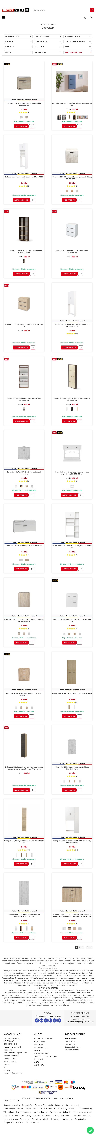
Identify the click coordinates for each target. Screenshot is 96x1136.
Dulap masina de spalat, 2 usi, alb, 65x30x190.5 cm (24, 178)
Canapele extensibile (12, 1105)
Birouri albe (20, 1123)
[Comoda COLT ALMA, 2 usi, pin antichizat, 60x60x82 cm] (24, 450)
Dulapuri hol (76, 1116)
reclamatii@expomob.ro (13, 1073)
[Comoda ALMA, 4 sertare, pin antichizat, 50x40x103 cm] (72, 745)
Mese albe (87, 1116)
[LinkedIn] (50, 1020)
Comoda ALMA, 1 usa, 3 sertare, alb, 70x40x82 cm (72, 620)
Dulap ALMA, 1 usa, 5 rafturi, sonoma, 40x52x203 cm (24, 842)
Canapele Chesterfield (44, 1105)
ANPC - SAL (39, 1065)
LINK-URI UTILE (11, 1100)
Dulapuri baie (38, 1116)
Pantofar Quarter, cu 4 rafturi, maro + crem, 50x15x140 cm (72, 399)
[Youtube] (41, 1020)
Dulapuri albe (9, 1123)
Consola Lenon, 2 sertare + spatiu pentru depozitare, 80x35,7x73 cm (72, 473)
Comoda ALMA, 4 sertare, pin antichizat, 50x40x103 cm (72, 768)
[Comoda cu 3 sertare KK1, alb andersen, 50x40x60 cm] (72, 229)
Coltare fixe (76, 1105)
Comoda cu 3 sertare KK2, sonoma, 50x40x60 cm (24, 325)
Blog (5, 1067)
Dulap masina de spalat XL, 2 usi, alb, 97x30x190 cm (72, 547)
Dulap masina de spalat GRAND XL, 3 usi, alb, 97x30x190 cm (72, 842)
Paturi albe (55, 1119)
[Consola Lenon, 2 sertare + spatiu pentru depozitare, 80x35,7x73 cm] (72, 450)
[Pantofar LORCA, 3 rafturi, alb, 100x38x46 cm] (24, 524)
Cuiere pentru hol (52, 1116)
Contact (7, 1064)
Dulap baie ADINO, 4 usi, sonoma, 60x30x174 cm (72, 693)
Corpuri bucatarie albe (41, 1119)
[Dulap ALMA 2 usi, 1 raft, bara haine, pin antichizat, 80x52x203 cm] (24, 893)
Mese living (62, 1109)
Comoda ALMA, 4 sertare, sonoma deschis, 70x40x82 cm (24, 694)
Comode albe (80, 1119)
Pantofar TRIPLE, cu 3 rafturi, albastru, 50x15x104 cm (72, 104)
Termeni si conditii (11, 1056)
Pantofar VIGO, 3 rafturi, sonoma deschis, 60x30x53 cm (24, 104)
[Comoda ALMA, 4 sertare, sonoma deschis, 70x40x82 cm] (24, 672)
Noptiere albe (67, 1119)
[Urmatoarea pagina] (90, 947)
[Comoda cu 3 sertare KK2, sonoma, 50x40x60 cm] (24, 303)
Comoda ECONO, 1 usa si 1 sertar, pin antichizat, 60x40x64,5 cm (72, 178)
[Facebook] (37, 1020)
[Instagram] (59, 1020)
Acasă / (43, 24)
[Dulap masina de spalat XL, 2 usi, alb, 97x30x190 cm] (72, 524)
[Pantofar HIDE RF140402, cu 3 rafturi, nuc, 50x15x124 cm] (24, 377)
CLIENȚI (38, 1034)
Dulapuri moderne (23, 1112)
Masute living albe (11, 1119)
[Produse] (4, 18)
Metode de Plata (41, 1048)
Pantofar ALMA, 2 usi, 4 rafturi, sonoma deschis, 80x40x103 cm (24, 620)
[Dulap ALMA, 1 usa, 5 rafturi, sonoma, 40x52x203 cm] (24, 819)
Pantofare (65, 1116)
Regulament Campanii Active (16, 1053)
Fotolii (42, 1109)
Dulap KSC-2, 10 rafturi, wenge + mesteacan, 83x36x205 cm (24, 252)
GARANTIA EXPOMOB (43, 1039)
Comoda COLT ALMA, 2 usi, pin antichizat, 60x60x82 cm (24, 473)
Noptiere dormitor (40, 1112)
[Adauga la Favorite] (31, 126)
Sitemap (7, 1070)
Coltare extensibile (62, 1105)
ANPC (36, 1062)
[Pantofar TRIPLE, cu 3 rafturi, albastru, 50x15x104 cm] (72, 82)
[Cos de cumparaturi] (91, 17)
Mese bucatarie (85, 1112)
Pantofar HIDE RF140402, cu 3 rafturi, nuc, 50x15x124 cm (24, 399)
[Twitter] (46, 1020)
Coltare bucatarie (70, 1112)
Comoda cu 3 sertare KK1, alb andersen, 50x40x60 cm (72, 252)
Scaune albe (25, 1119)
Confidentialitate (10, 1059)
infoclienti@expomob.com (81, 1022)
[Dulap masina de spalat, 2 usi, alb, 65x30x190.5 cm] (24, 155)
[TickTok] (55, 1020)
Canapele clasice (31, 1109)
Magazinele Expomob (12, 1047)
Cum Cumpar (39, 1042)
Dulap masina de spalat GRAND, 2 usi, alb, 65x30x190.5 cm (72, 325)
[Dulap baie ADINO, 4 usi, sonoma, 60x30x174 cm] (72, 672)
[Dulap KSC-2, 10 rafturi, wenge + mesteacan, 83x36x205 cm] (24, 229)
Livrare (37, 1050)
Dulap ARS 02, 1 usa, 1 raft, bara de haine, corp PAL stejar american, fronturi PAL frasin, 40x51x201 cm (24, 768)
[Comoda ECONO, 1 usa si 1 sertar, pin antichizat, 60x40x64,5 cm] (72, 155)
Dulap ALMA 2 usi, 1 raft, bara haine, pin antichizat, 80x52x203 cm (24, 915)
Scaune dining (25, 1116)
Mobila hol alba (33, 1123)
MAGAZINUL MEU (12, 1034)
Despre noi (8, 1050)
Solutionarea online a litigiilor (45, 1056)
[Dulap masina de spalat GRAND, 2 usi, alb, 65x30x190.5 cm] (72, 303)
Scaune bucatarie (11, 1116)
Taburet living (9, 1112)
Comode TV (51, 1109)
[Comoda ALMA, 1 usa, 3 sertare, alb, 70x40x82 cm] (72, 598)
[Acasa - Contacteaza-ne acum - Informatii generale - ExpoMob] (15, 10)
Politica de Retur (41, 1053)
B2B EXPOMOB (10, 1044)
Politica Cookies (10, 1061)
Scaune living (87, 1109)
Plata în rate (39, 1045)
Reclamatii (38, 1059)
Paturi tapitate (55, 1112)
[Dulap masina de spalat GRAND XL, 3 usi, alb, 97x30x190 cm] (72, 819)
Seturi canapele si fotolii (13, 1109)
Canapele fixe (27, 1105)
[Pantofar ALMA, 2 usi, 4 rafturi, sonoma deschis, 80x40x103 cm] (24, 598)
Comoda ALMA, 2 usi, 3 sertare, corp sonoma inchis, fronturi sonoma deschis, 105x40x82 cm (72, 915)
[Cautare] (92, 10)
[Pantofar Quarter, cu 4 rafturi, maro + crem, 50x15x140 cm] (72, 377)
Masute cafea (74, 1109)
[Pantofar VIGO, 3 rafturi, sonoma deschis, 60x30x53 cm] (24, 82)
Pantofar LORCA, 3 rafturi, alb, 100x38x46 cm (24, 546)
